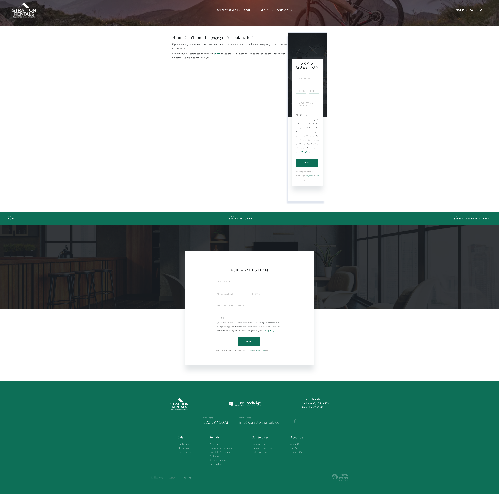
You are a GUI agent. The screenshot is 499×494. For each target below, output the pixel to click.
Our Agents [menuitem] (296, 447)
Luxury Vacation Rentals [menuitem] (221, 447)
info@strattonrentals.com (261, 422)
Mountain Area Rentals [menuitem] (220, 451)
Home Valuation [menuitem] (259, 443)
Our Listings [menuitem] (184, 443)
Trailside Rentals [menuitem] (217, 464)
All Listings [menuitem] (183, 447)
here (217, 53)
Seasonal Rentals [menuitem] (217, 460)
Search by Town (240, 219)
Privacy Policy (306, 152)
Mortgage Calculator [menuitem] (262, 447)
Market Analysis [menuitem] (259, 451)
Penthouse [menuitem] (214, 456)
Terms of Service (260, 350)
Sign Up (460, 10)
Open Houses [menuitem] (184, 451)
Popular (13, 219)
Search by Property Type (471, 219)
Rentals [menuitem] (249, 10)
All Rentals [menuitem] (214, 443)
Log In (472, 10)
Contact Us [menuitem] (284, 10)
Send (307, 163)
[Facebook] (295, 421)
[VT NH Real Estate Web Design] (340, 477)
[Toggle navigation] (489, 10)
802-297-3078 (215, 422)
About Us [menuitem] (267, 10)
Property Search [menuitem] (226, 10)
